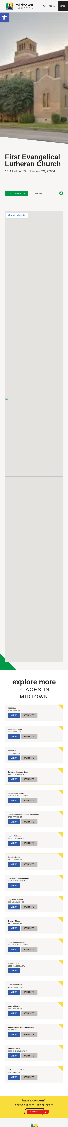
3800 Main (12, 751)
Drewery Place (14, 921)
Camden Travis (14, 857)
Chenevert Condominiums (18, 878)
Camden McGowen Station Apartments (23, 814)
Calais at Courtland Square (19, 772)
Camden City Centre (16, 793)
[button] (4, 17)
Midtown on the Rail (16, 1070)
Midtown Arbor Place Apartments (21, 1027)
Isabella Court (13, 963)
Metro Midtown (13, 1006)
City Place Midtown (15, 900)
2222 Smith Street (15, 729)
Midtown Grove (14, 1049)
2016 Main (12, 708)
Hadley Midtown (14, 836)
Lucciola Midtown (15, 985)
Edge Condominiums (16, 942)
